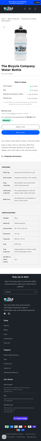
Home (3, 19)
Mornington (8, 384)
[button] (25, 9)
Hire (5, 359)
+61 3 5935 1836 (8, 400)
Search (6, 325)
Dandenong (8, 405)
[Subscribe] (35, 292)
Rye (5, 395)
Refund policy (21, 437)
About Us (7, 368)
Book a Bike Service (11, 355)
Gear (5, 334)
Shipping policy (31, 437)
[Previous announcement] (3, 2)
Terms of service (30, 434)
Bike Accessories (13, 19)
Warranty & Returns (11, 372)
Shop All (7, 343)
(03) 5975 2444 (8, 391)
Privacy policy (11, 437)
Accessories (8, 338)
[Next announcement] (31, 2)
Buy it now (20, 132)
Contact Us (8, 364)
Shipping (12, 113)
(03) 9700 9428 (8, 411)
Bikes (6, 330)
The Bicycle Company (16, 434)
